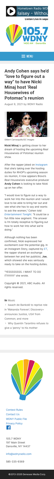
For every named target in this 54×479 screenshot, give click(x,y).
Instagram (42, 164)
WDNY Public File (16, 418)
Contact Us (13, 414)
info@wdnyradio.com (19, 453)
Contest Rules (14, 409)
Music (11, 300)
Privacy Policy (14, 423)
